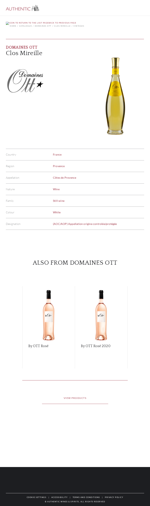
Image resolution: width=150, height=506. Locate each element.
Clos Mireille (62, 26)
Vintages (78, 26)
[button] (22, 8)
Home (13, 26)
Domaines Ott (43, 26)
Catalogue (25, 26)
